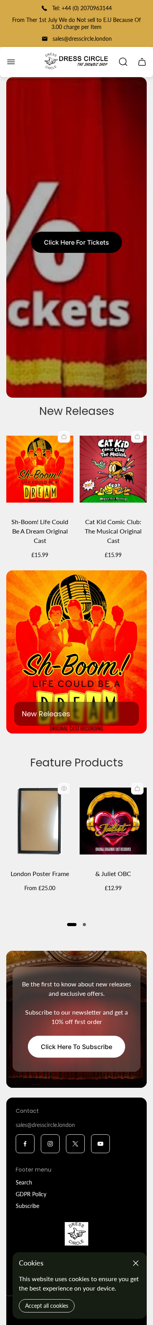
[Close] (135, 1263)
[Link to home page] (76, 1234)
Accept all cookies (46, 1305)
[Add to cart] (64, 436)
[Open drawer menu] (11, 62)
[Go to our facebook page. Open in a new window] (25, 1143)
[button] (71, 924)
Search (24, 1182)
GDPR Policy (31, 1194)
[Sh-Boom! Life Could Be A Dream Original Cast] (39, 469)
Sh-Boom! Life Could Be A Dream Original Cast (39, 531)
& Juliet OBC (113, 873)
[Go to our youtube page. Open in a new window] (100, 1143)
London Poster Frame (40, 873)
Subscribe (27, 1205)
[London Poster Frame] (39, 821)
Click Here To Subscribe (76, 1047)
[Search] (123, 61)
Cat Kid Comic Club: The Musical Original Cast (113, 531)
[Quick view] (64, 788)
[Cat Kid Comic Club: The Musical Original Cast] (113, 469)
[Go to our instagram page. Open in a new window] (50, 1143)
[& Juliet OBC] (113, 821)
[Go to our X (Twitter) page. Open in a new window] (75, 1143)
